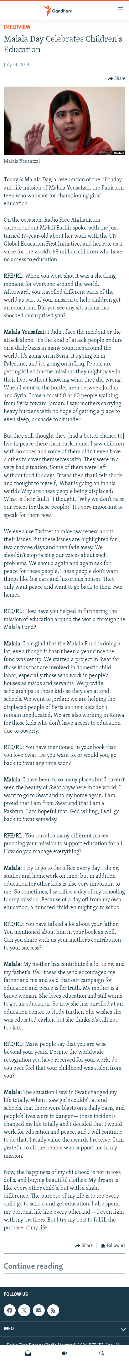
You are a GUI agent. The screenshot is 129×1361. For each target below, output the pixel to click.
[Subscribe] (39, 1310)
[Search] (101, 1353)
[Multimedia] (64, 1353)
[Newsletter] (28, 1353)
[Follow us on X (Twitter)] (24, 1310)
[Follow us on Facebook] (10, 1310)
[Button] (117, 79)
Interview (17, 27)
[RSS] (53, 1310)
